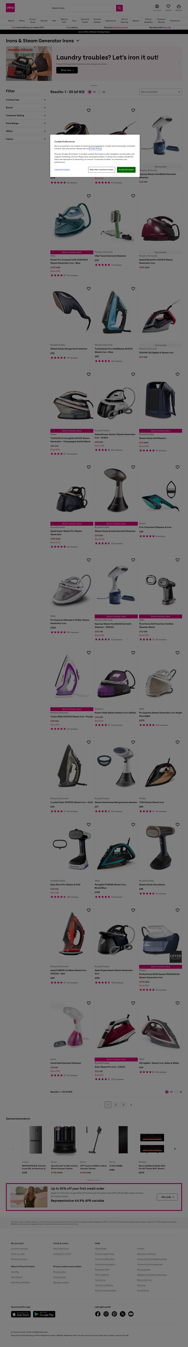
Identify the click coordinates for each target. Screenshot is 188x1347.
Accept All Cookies (126, 170)
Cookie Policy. (95, 148)
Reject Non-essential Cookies (102, 170)
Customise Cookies (62, 169)
